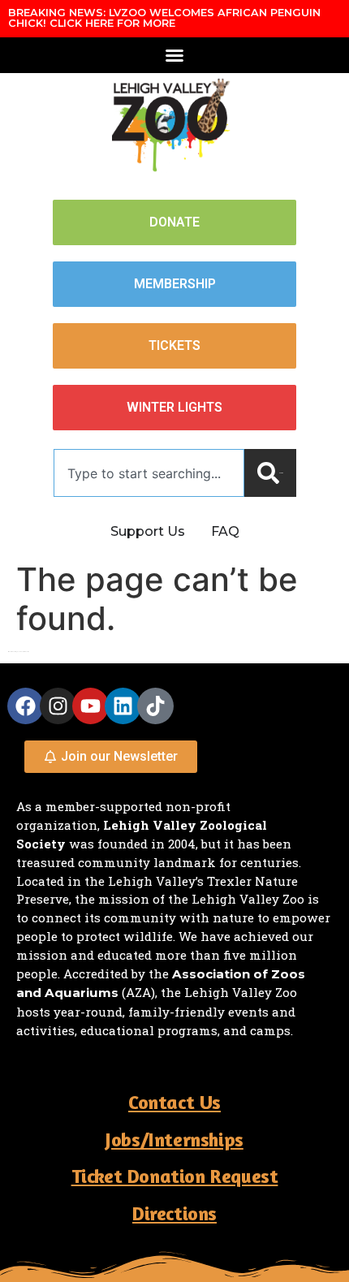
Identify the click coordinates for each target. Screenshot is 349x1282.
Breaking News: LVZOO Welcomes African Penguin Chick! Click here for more (164, 17)
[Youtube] (90, 706)
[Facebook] (25, 706)
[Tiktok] (155, 706)
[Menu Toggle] (174, 55)
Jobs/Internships (174, 1139)
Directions (174, 1213)
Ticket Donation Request (174, 1176)
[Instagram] (58, 706)
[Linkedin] (123, 706)
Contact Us (174, 1102)
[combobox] (149, 473)
